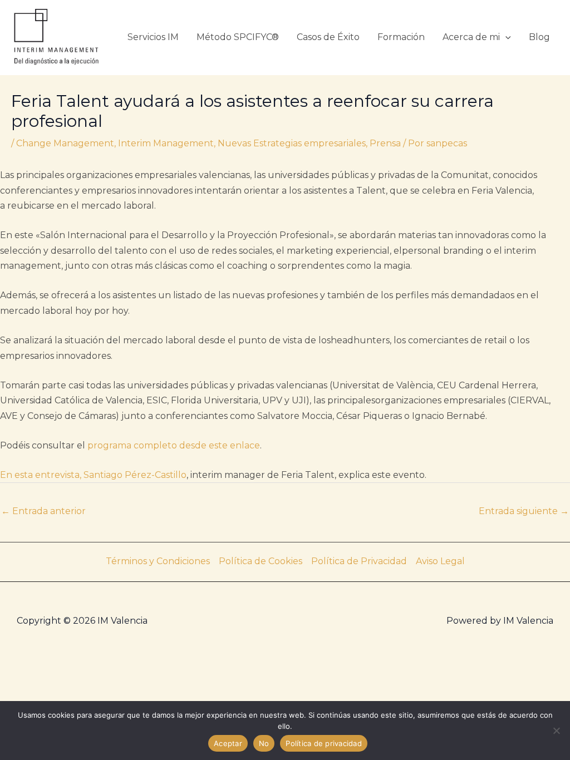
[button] (505, 37)
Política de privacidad (324, 743)
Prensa (385, 143)
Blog (539, 37)
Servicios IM (153, 37)
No (264, 743)
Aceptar (228, 743)
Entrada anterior (43, 511)
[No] (556, 730)
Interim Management (166, 143)
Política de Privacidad (359, 561)
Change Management (65, 143)
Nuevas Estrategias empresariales (292, 143)
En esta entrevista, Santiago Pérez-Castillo (93, 475)
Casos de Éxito (328, 37)
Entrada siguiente (524, 511)
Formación (401, 37)
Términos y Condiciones (158, 561)
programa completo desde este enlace (173, 445)
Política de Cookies (260, 561)
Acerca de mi (471, 37)
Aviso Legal (440, 561)
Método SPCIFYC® (237, 37)
